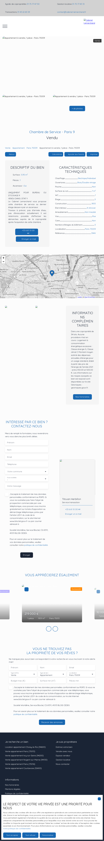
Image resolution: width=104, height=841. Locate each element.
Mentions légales (12, 789)
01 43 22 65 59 (23, 12)
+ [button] (3, 257)
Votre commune (14, 471)
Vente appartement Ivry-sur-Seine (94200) (24, 755)
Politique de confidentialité (17, 793)
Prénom (10, 442)
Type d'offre (15, 673)
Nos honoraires (12, 785)
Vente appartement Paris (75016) (20, 764)
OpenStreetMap (89, 297)
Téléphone (11, 464)
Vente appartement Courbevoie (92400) (23, 768)
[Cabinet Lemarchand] (92, 26)
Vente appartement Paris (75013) (20, 751)
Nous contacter (63, 764)
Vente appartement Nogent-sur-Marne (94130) (26, 759)
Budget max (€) (18, 681)
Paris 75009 (32, 148)
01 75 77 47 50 (33, 4)
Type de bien (44, 673)
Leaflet (79, 297)
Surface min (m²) (47, 681)
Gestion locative (63, 759)
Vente (7, 148)
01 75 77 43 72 (78, 4)
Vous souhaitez (11, 477)
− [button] (3, 261)
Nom (9, 450)
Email (9, 457)
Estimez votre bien (64, 747)
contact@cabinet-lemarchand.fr (71, 12)
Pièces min (74, 681)
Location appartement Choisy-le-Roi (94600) (25, 747)
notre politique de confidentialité (16, 828)
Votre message (14, 486)
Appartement (18, 148)
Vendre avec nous (64, 751)
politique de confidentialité (36, 545)
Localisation (73, 673)
